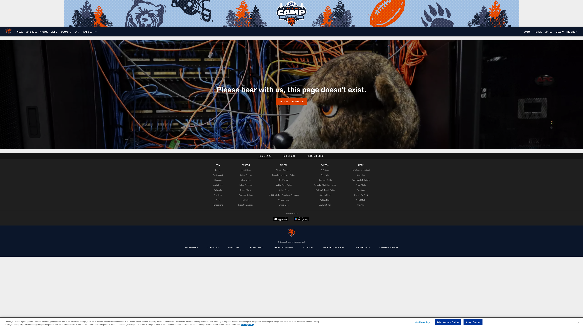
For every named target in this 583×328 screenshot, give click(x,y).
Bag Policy (325, 175)
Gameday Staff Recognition (325, 185)
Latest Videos (245, 180)
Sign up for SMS (361, 195)
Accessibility (191, 247)
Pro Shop (361, 190)
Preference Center (388, 247)
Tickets (283, 165)
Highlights (246, 200)
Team (218, 165)
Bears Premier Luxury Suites (283, 175)
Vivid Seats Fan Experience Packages (284, 195)
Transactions (218, 205)
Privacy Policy (257, 247)
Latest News (246, 170)
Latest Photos (246, 175)
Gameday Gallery (246, 195)
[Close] (578, 322)
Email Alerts (361, 185)
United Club (284, 205)
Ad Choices (308, 247)
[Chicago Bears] (291, 233)
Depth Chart (218, 175)
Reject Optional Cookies (448, 322)
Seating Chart (325, 195)
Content (246, 165)
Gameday (325, 165)
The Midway (284, 180)
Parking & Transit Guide (325, 190)
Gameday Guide (325, 180)
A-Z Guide (325, 170)
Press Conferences (246, 205)
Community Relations (361, 180)
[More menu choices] (96, 31)
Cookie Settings (362, 247)
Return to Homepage (291, 101)
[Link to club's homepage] (8, 31)
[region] (291, 322)
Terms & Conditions (283, 247)
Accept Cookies (473, 322)
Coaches (218, 180)
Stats (218, 200)
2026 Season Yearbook (360, 170)
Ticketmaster (283, 200)
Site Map (361, 205)
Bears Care (360, 175)
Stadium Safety (325, 205)
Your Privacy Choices (333, 247)
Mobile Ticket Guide (284, 185)
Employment (234, 247)
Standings (218, 195)
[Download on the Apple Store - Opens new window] (280, 219)
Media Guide (218, 185)
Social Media (361, 200)
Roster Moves (245, 190)
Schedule (218, 190)
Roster (218, 170)
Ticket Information (283, 170)
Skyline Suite (283, 190)
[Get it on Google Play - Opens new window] (301, 220)
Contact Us (213, 247)
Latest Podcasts (245, 185)
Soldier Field (325, 200)
